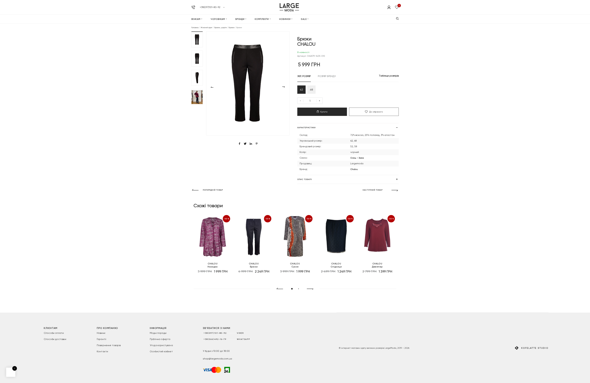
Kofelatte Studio (535, 348)
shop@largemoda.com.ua (217, 358)
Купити (323, 112)
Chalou (354, 169)
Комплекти (262, 19)
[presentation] (278, 289)
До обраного (376, 112)
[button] (197, 39)
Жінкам (195, 19)
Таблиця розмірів (389, 75)
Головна (195, 27)
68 (311, 89)
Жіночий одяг (206, 27)
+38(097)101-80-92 (210, 7)
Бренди (239, 19)
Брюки (231, 27)
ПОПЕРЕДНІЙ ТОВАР (213, 190)
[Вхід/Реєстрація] (389, 7)
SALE (304, 19)
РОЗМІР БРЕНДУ (327, 76)
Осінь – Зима (357, 158)
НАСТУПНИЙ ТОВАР (373, 190)
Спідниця (336, 265)
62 (301, 89)
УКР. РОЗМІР (304, 76)
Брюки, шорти (220, 27)
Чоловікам (218, 19)
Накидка (213, 265)
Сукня (295, 265)
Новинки (285, 19)
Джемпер (377, 265)
